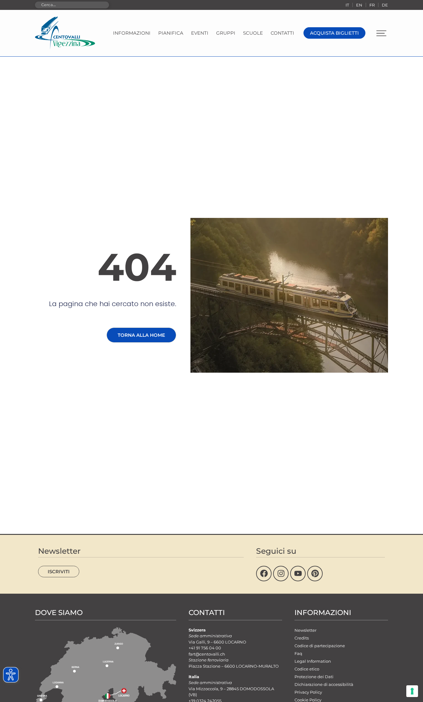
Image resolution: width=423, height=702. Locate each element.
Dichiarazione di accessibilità (323, 684)
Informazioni (131, 33)
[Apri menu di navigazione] (381, 33)
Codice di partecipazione (319, 645)
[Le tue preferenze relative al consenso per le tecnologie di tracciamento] (412, 691)
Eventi (199, 33)
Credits (301, 637)
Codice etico (306, 668)
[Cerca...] (72, 5)
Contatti (282, 33)
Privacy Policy (308, 692)
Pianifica (170, 33)
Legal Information (312, 661)
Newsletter (305, 630)
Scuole (253, 33)
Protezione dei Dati (314, 676)
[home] (65, 33)
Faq (298, 653)
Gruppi (225, 33)
